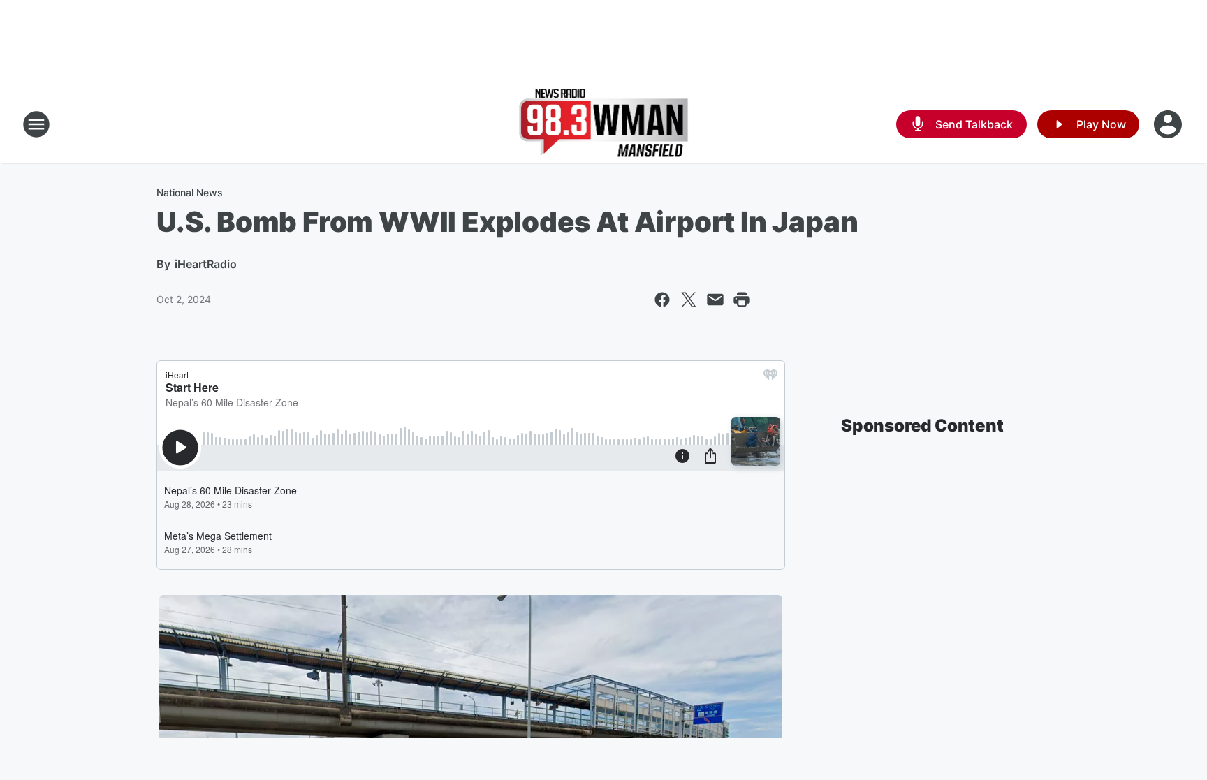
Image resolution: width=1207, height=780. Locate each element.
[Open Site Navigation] (36, 124)
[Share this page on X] (688, 299)
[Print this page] (742, 299)
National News (189, 192)
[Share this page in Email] (715, 299)
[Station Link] (603, 124)
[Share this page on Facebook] (662, 299)
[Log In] (1169, 124)
